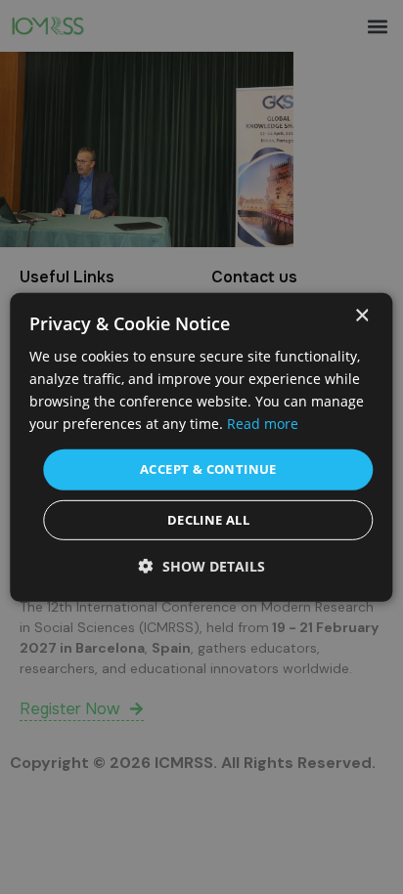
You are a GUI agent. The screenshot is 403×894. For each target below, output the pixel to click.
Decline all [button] (208, 520)
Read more (262, 423)
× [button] (361, 315)
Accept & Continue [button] (208, 469)
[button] (202, 566)
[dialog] (201, 446)
